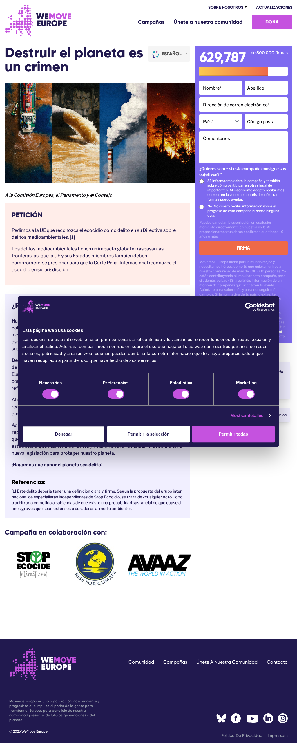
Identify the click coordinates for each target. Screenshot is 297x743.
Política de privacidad (241, 735)
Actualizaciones (274, 7)
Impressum (278, 735)
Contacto (277, 662)
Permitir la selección (148, 433)
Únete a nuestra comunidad (208, 22)
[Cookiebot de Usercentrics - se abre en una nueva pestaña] (249, 307)
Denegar (64, 433)
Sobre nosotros (225, 7)
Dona (272, 22)
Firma (243, 248)
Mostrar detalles (247, 415)
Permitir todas (233, 433)
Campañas (151, 22)
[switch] (116, 394)
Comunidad (141, 662)
